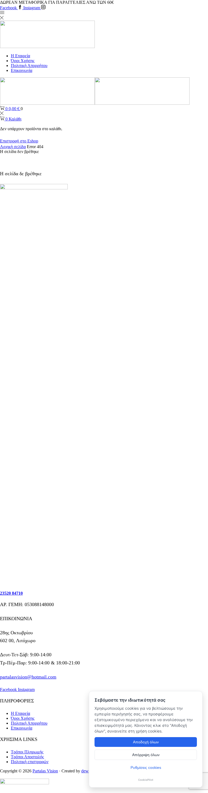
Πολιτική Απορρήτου (29, 65)
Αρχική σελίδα (13, 146)
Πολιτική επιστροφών (29, 761)
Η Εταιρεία (20, 55)
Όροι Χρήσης (22, 60)
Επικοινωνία (21, 70)
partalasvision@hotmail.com (28, 677)
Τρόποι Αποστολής (27, 756)
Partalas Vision (45, 771)
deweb (87, 771)
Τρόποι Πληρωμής (27, 752)
